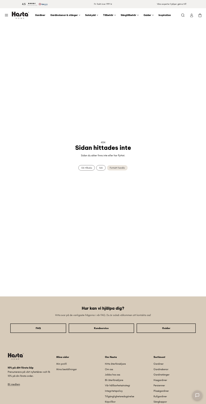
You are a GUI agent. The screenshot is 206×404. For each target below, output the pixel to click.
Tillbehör (108, 15)
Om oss (109, 369)
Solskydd (90, 15)
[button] (34, 4)
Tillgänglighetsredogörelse (119, 396)
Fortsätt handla (117, 167)
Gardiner (40, 15)
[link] (191, 15)
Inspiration (165, 15)
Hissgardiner (160, 380)
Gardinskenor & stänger (64, 15)
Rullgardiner (160, 396)
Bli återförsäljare (114, 380)
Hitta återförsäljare (115, 363)
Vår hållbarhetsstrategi (117, 385)
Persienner (159, 385)
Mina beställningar (66, 369)
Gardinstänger (161, 374)
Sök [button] (101, 167)
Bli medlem (14, 384)
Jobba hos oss (112, 374)
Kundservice (101, 328)
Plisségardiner (161, 390)
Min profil (61, 363)
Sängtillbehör (128, 15)
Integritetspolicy (114, 390)
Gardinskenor (161, 369)
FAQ (38, 328)
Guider (147, 15)
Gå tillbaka (86, 167)
